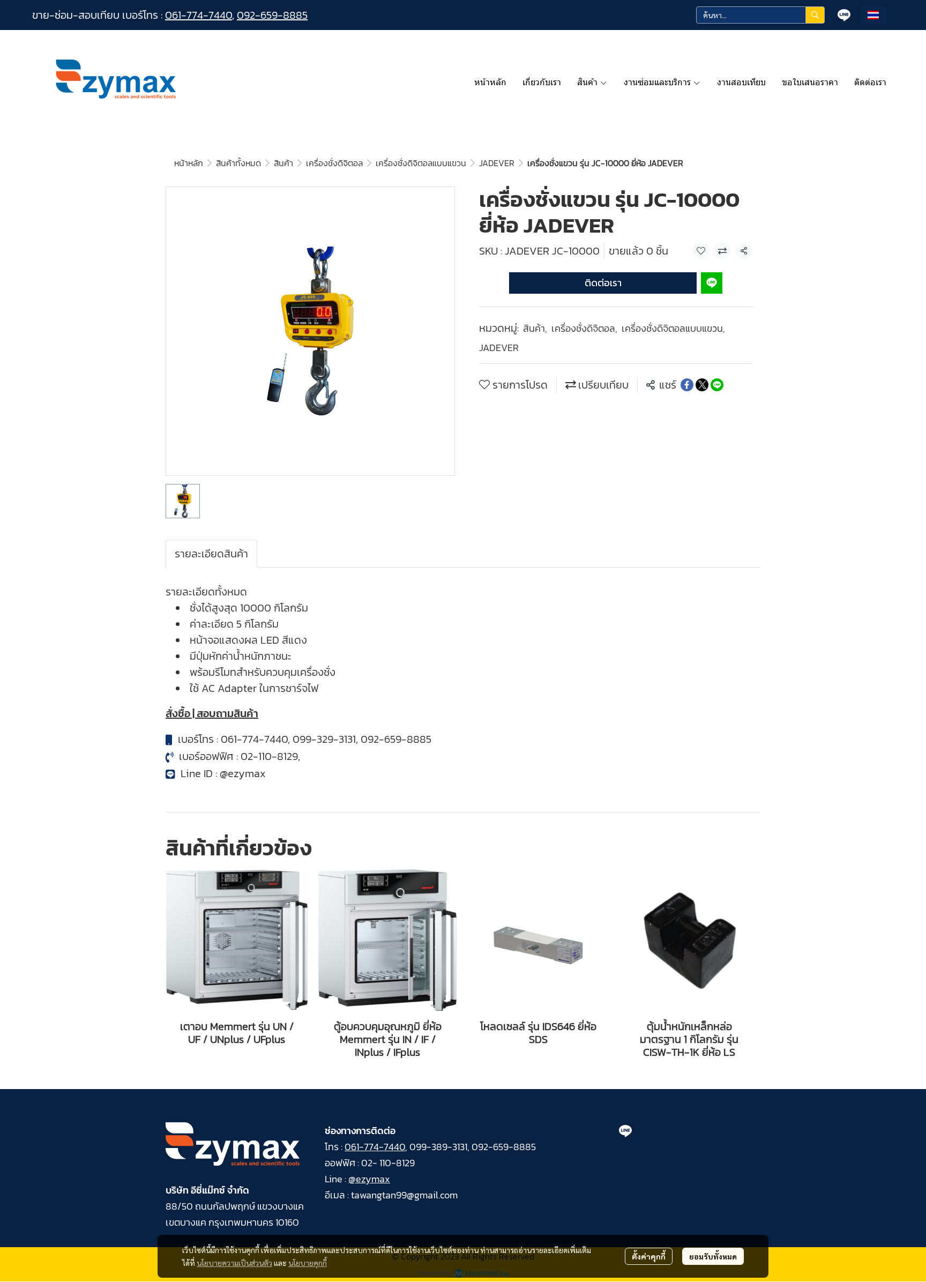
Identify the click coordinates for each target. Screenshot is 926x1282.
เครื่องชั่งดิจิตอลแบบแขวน (421, 162)
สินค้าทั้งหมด (238, 162)
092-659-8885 (272, 15)
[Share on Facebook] (687, 384)
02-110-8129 (269, 756)
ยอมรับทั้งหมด (713, 1256)
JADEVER (496, 162)
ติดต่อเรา (603, 282)
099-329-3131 (324, 739)
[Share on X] (702, 384)
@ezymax (243, 773)
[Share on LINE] (717, 384)
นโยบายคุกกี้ (307, 1263)
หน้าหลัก (188, 162)
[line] (844, 15)
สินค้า (283, 162)
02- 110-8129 (388, 1163)
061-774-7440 (198, 15)
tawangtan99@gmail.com (404, 1195)
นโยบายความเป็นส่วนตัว (234, 1263)
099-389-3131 (438, 1146)
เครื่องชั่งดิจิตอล (334, 162)
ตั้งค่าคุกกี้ (649, 1256)
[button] (760, 15)
